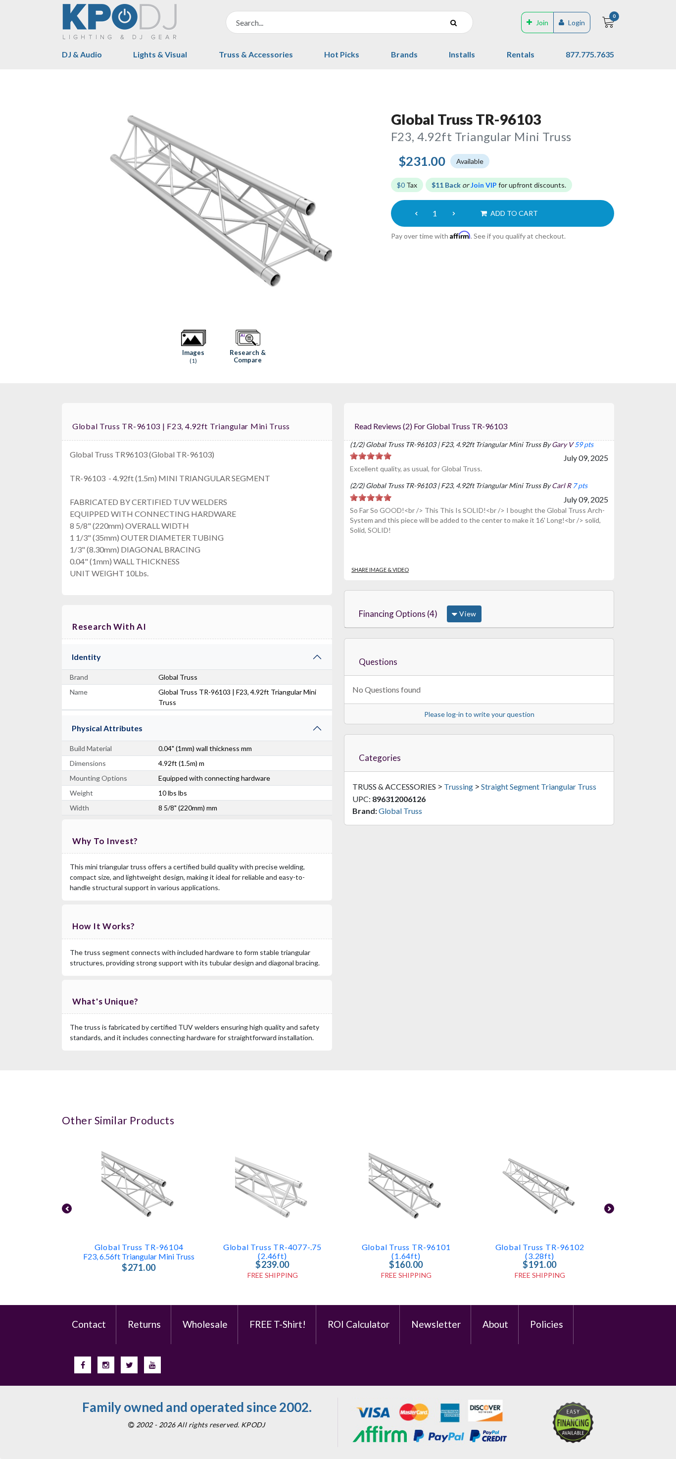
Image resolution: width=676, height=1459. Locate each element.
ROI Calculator (358, 1324)
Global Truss (400, 810)
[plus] (454, 213)
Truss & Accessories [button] (256, 54)
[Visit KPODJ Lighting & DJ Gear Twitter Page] (129, 1365)
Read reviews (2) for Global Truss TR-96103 (430, 426)
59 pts (584, 444)
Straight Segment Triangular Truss (538, 786)
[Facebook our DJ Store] (82, 1365)
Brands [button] (404, 54)
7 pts (580, 485)
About (495, 1324)
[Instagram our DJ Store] (105, 1365)
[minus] (416, 213)
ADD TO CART (513, 213)
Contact (89, 1324)
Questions (378, 661)
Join (542, 22)
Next (374, 199)
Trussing (458, 786)
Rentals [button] (520, 54)
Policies (546, 1324)
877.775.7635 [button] (590, 54)
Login (576, 22)
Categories (380, 758)
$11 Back (446, 185)
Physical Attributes (107, 728)
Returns (144, 1324)
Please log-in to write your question (479, 714)
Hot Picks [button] (341, 54)
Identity (86, 656)
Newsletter (436, 1324)
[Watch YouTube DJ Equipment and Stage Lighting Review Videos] (152, 1365)
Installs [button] (462, 54)
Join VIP (484, 185)
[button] (193, 347)
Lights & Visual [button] (160, 54)
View (467, 613)
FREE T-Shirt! (277, 1324)
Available (469, 161)
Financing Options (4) (398, 613)
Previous (67, 199)
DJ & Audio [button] (82, 54)
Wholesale (205, 1324)
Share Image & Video (380, 569)
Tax (407, 185)
